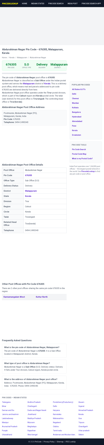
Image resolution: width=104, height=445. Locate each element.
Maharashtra (58, 418)
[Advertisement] (52, 25)
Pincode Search (56, 4)
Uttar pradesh (84, 431)
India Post (73, 4)
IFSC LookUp (71, 442)
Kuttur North (42, 297)
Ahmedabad (77, 121)
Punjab (5, 431)
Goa (80, 418)
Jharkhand (32, 414)
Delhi (74, 94)
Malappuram (29, 83)
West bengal (32, 435)
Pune (74, 126)
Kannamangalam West (14, 297)
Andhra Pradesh (34, 402)
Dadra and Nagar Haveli (37, 410)
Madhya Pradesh (34, 418)
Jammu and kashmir (10, 414)
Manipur (5, 422)
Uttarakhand (7, 435)
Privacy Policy (49, 442)
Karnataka (57, 414)
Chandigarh (83, 426)
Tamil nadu (57, 431)
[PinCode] (10, 3)
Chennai (75, 98)
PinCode (38, 442)
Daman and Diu (8, 410)
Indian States (37, 4)
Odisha (56, 426)
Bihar (4, 406)
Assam (81, 402)
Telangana (6, 402)
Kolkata (75, 108)
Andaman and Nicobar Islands (64, 435)
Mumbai (75, 103)
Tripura (81, 422)
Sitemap (60, 442)
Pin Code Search (79, 149)
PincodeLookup (88, 171)
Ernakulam (76, 135)
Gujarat (81, 406)
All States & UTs (78, 89)
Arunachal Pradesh (9, 426)
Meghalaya (32, 426)
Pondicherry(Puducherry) (63, 402)
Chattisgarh (32, 406)
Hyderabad (76, 117)
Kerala (47, 83)
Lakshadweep (7, 418)
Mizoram (31, 422)
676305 (28, 175)
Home (24, 4)
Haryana (56, 410)
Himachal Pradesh (86, 410)
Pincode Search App (91, 4)
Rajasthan (32, 431)
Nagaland (57, 422)
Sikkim (81, 435)
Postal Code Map (79, 154)
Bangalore (76, 112)
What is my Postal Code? (82, 159)
